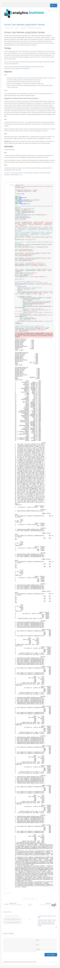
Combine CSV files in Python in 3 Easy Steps (15, 916)
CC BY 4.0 (20, 174)
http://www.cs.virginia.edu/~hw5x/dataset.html (19, 68)
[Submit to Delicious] (27, 898)
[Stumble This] (32, 898)
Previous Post (16, 904)
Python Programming (36, 28)
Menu (54, 5)
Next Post (44, 904)
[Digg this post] (29, 898)
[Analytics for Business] (24, 19)
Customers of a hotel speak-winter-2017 (13, 172)
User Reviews (8, 893)
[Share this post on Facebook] (22, 898)
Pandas (30, 28)
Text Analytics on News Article (12, 922)
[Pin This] (37, 898)
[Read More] (55, 926)
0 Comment (23, 28)
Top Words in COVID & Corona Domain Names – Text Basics (19, 919)
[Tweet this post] (24, 898)
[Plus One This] (34, 898)
